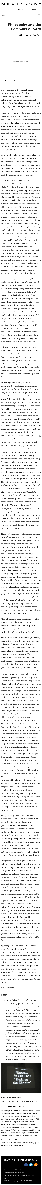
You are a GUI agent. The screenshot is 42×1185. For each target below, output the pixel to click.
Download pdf (6, 81)
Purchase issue (20, 81)
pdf (20, 1146)
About (20, 10)
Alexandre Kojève (30, 35)
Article (21, 1106)
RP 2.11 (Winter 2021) (9, 1106)
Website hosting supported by (18, 1181)
